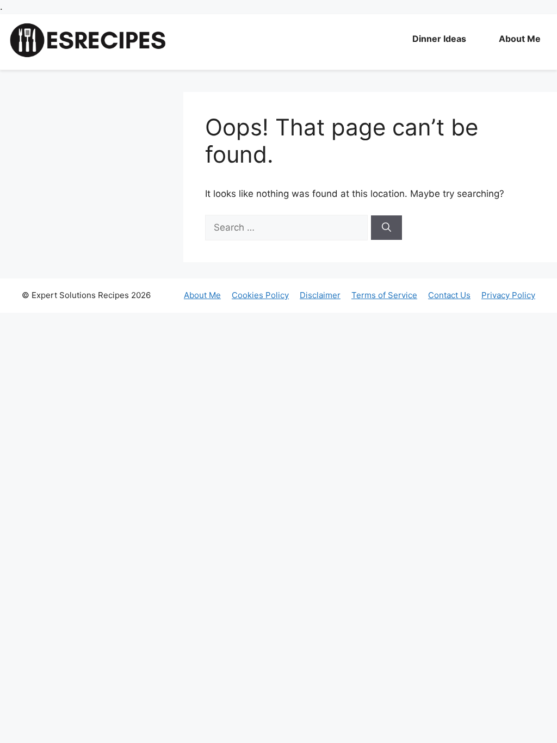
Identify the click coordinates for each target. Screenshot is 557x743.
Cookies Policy (260, 295)
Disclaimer (320, 295)
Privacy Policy (508, 295)
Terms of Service (384, 295)
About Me (520, 38)
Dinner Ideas (439, 38)
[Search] (386, 228)
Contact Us (449, 295)
